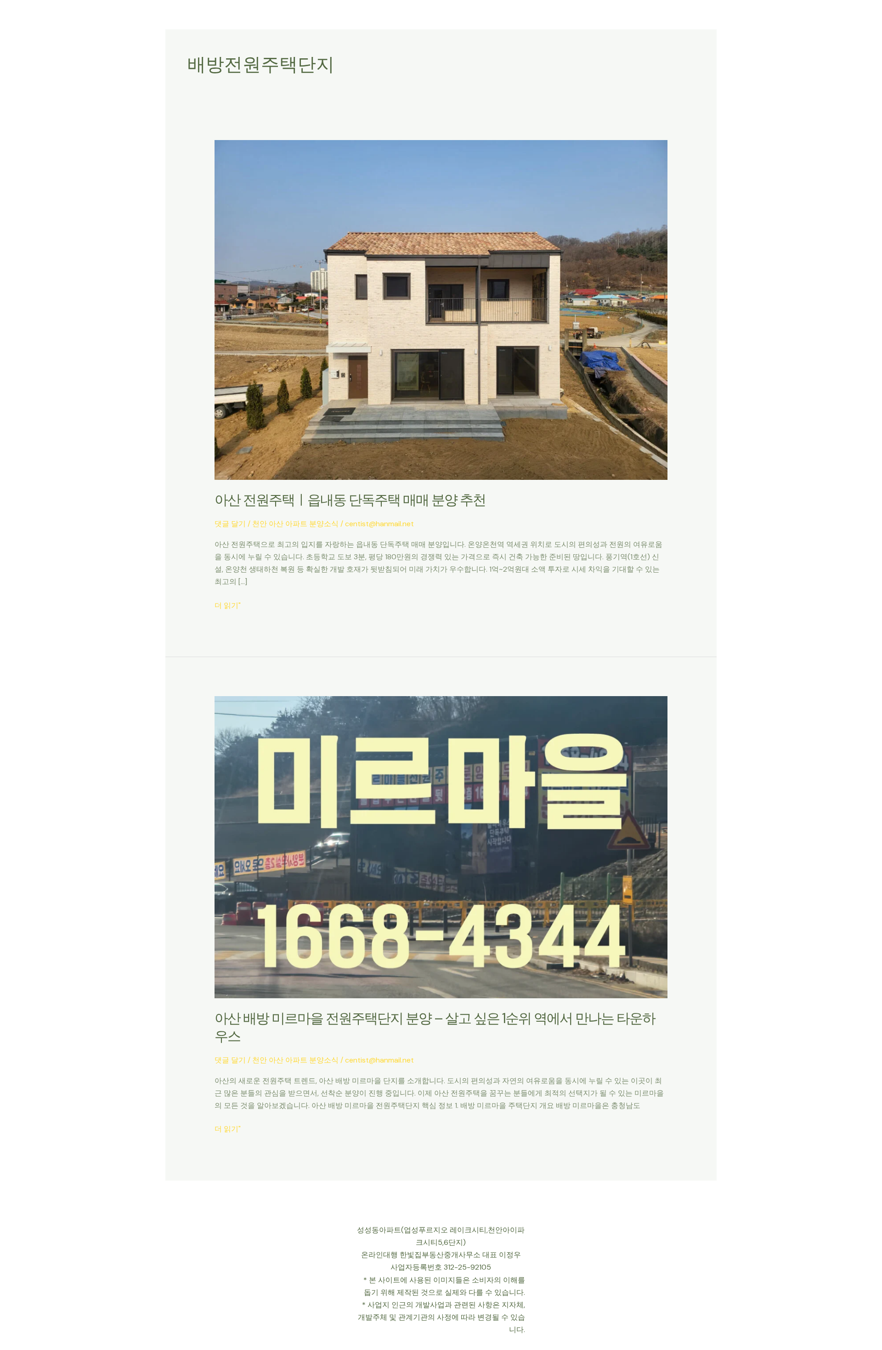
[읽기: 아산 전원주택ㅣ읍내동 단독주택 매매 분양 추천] (441, 309)
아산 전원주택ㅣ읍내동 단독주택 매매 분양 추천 (350, 500)
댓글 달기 (230, 524)
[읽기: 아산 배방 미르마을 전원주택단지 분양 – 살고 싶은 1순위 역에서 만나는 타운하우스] (441, 846)
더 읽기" (228, 604)
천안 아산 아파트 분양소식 (295, 524)
